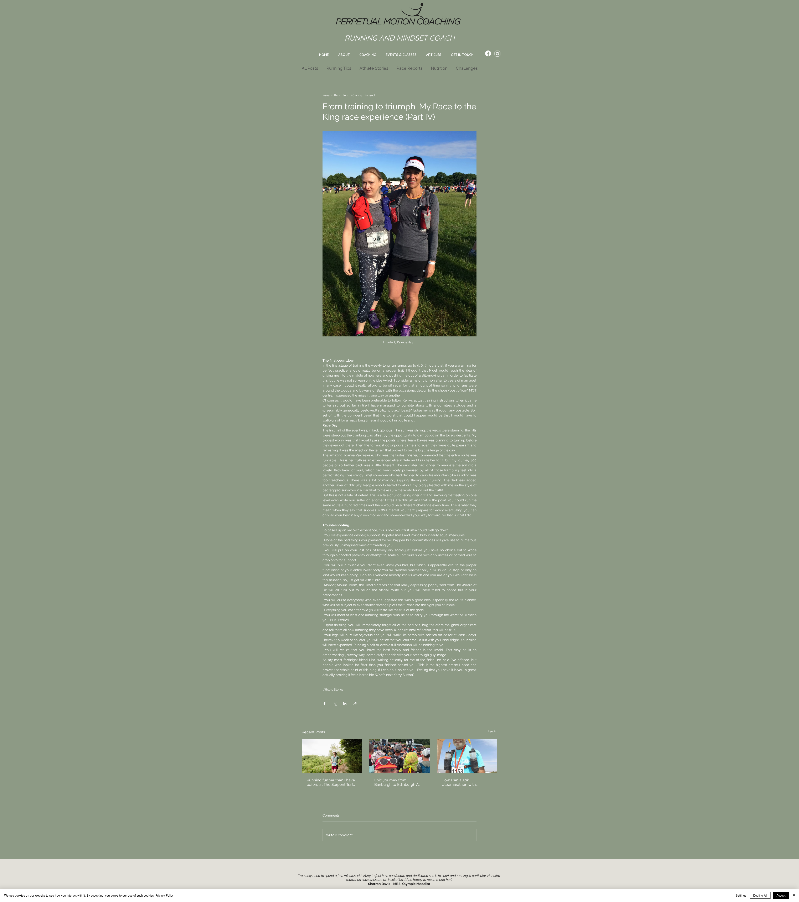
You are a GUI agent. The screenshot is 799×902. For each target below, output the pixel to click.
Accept (781, 895)
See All (492, 731)
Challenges (467, 68)
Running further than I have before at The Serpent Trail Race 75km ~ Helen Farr (331, 782)
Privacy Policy (164, 895)
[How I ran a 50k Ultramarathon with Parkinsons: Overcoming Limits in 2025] (467, 756)
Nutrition (439, 68)
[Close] (794, 895)
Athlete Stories (374, 68)
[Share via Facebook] (324, 704)
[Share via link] (355, 704)
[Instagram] (497, 53)
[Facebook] (488, 53)
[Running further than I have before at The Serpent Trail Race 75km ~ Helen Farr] (332, 756)
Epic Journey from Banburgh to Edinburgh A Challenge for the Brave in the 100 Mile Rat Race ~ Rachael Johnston (397, 782)
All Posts (310, 68)
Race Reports (410, 68)
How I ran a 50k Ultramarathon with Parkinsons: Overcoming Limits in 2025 (463, 782)
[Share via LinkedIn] (345, 704)
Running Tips (338, 68)
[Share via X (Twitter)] (335, 704)
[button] (401, 54)
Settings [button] (741, 895)
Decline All (760, 895)
